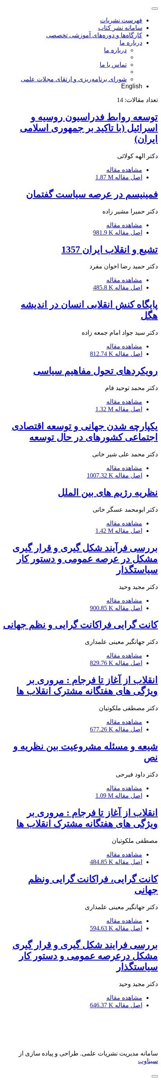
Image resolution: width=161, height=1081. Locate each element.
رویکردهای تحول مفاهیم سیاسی (95, 371)
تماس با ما (113, 64)
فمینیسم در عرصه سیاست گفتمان (92, 194)
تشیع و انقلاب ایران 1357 (109, 249)
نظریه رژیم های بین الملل (108, 492)
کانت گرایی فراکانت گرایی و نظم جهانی (80, 625)
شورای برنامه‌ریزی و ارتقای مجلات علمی (74, 79)
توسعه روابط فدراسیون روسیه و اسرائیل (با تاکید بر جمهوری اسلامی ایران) (89, 128)
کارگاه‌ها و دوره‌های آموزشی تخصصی (94, 35)
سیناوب (148, 1060)
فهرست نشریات (121, 20)
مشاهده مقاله (124, 169)
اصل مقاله (118, 177)
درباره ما (131, 42)
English (131, 86)
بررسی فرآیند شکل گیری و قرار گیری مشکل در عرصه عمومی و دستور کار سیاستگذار (85, 559)
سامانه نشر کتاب (120, 27)
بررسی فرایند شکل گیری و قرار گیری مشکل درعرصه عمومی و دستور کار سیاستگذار (85, 956)
